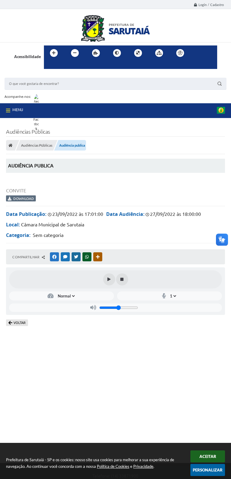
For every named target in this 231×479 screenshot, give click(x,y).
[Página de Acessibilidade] (180, 53)
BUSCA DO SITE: (22, 75)
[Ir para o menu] (211, 53)
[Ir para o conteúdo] (197, 53)
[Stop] (122, 279)
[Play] (109, 279)
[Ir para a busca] (50, 65)
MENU (17, 109)
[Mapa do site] (159, 53)
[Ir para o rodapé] (63, 65)
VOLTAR (20, 323)
